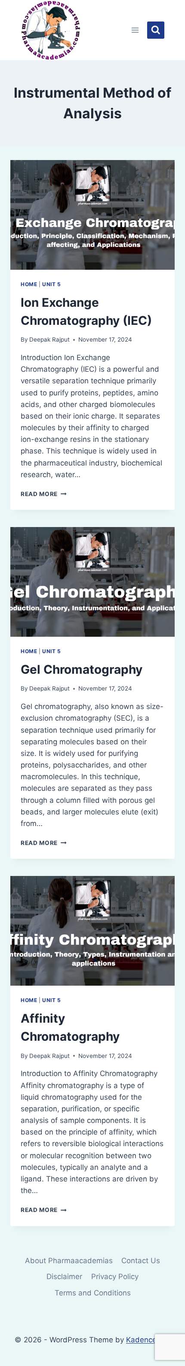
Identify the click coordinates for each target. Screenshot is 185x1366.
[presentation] (92, 215)
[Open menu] (135, 30)
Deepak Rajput (49, 339)
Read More (44, 493)
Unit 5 (51, 284)
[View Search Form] (155, 30)
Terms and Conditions (93, 1293)
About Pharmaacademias (69, 1260)
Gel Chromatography (81, 669)
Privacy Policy (115, 1276)
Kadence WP (148, 1339)
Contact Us (140, 1260)
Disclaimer (64, 1276)
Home (29, 284)
